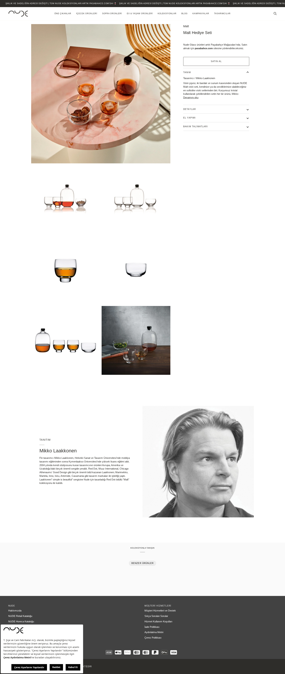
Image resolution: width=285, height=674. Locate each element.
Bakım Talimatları (195, 126)
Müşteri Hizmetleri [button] (157, 606)
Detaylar (189, 109)
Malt (186, 26)
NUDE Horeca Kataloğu (21, 621)
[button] (63, 13)
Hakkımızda (14, 610)
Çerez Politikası (152, 637)
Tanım (187, 72)
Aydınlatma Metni (153, 632)
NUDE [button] (11, 606)
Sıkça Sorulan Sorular (156, 616)
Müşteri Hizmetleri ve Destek (160, 610)
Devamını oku (190, 97)
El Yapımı (189, 118)
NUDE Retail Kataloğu (20, 616)
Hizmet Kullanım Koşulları (158, 621)
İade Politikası (151, 627)
